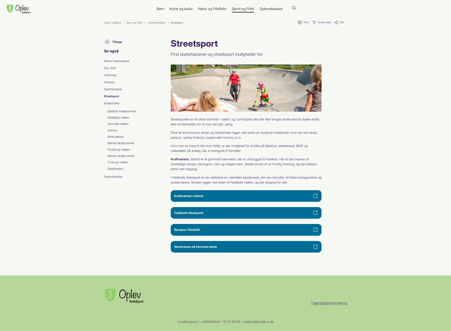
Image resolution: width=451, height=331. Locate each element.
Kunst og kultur (181, 9)
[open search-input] (294, 8)
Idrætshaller (112, 103)
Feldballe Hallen (118, 117)
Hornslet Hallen (118, 124)
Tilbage (117, 42)
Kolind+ (112, 130)
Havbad (109, 82)
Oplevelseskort (271, 9)
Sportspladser (113, 89)
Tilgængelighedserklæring (329, 303)
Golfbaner (110, 75)
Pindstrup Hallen (118, 149)
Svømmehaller (113, 176)
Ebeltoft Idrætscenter (121, 111)
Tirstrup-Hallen (117, 162)
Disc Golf (110, 68)
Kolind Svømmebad (116, 61)
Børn (160, 9)
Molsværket (115, 137)
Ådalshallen (115, 169)
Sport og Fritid (243, 9)
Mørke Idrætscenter (121, 143)
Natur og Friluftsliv (212, 9)
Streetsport (111, 96)
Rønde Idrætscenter (121, 156)
